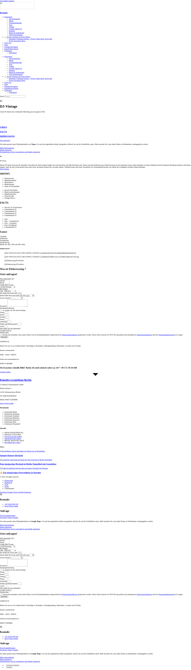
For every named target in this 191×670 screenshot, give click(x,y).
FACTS (3, 132)
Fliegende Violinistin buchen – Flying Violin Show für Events (30, 39)
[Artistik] (5, 281)
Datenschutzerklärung (69, 335)
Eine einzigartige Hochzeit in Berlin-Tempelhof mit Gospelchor (28, 464)
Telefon (3, 317)
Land (2, 326)
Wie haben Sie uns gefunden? (10, 328)
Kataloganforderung (7, 308)
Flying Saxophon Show (17, 41)
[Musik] (5, 283)
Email (2, 315)
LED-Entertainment (16, 35)
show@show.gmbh (6, 403)
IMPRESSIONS (7, 136)
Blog (6, 45)
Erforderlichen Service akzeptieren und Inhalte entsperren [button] (20, 152)
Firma (2, 319)
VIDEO (3, 127)
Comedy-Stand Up (15, 29)
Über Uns (7, 43)
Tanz (10, 25)
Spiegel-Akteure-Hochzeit (11, 455)
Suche (2, 96)
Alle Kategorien (14, 19)
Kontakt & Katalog (11, 47)
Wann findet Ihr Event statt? (10, 295)
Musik (11, 21)
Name (2, 312)
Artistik (11, 27)
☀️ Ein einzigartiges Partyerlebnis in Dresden (20, 472)
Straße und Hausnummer (9, 324)
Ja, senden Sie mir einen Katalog (14, 310)
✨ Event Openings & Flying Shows (17, 37)
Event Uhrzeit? (5, 298)
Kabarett (12, 31)
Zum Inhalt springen (7, 1)
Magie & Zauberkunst (16, 33)
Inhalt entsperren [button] (6, 150)
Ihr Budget (4, 289)
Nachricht (3, 306)
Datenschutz (4, 333)
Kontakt (4, 13)
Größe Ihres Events (6, 285)
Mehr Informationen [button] (7, 148)
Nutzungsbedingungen (166, 335)
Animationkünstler (15, 23)
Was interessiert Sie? (7, 279)
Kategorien (8, 17)
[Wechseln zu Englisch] (13, 53)
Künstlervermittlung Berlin (15, 380)
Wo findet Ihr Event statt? (9, 293)
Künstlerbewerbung (11, 49)
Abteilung (3, 322)
